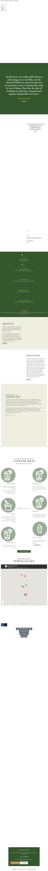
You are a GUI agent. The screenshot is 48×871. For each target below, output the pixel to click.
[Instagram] (5, 624)
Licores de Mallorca (30, 240)
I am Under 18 (24, 862)
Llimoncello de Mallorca (34, 238)
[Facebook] (2, 624)
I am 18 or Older (15, 862)
